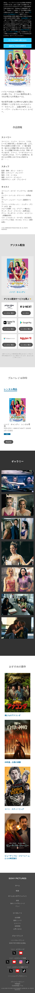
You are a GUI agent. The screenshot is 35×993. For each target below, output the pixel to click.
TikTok (27, 963)
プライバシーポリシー (17, 982)
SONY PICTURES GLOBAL (17, 943)
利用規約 (17, 984)
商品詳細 (8, 442)
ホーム (17, 885)
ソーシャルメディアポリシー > (17, 976)
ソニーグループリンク (17, 940)
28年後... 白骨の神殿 (13, 762)
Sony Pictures (25, 30)
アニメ (17, 906)
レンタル (26, 313)
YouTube (20, 954)
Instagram (20, 963)
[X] (7, 962)
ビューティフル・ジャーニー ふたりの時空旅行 (17, 857)
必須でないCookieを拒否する (17, 46)
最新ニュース (17, 920)
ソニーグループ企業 (11, 32)
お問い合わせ (17, 929)
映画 (17, 891)
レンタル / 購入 (9, 313)
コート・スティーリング (14, 809)
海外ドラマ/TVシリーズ (17, 903)
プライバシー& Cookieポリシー (17, 13)
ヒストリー (17, 923)
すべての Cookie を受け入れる (17, 40)
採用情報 (17, 926)
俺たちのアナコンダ (12, 715)
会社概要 (17, 917)
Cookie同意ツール (17, 986)
